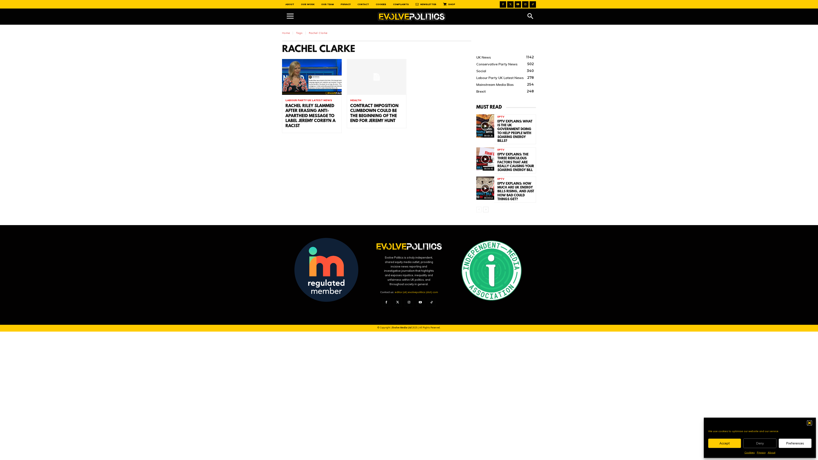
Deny (760, 443)
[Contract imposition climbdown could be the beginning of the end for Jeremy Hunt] (376, 77)
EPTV (500, 117)
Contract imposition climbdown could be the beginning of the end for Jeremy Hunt (374, 113)
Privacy (761, 452)
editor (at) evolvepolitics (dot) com (416, 292)
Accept (724, 443)
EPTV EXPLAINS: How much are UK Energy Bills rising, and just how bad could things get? (515, 191)
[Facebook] (503, 4)
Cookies (750, 452)
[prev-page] (479, 209)
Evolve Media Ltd (402, 327)
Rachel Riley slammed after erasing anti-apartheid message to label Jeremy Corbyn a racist (310, 116)
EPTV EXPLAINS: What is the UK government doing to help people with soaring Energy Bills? (514, 131)
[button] (809, 423)
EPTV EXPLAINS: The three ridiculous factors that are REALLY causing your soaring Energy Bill (515, 162)
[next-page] (485, 209)
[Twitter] (510, 4)
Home (286, 32)
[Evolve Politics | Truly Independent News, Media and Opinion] (412, 16)
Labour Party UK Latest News (308, 100)
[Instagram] (525, 4)
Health (355, 100)
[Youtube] (518, 4)
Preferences (795, 443)
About (771, 452)
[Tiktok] (533, 4)
